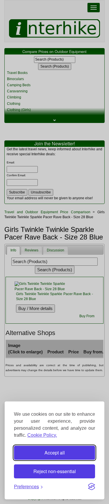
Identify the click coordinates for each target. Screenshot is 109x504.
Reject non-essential (54, 471)
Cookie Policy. (42, 435)
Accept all (54, 452)
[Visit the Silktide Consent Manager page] (91, 486)
